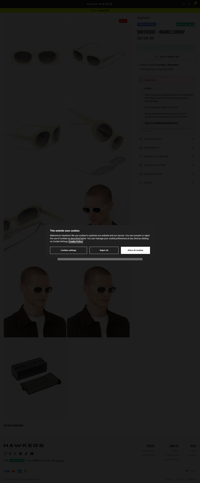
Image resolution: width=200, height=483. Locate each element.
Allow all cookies (135, 250)
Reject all (104, 250)
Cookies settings (68, 250)
